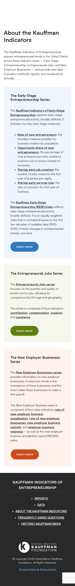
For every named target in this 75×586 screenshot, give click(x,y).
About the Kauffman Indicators (41, 511)
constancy (23, 317)
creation (56, 313)
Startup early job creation (35, 169)
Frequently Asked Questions (41, 517)
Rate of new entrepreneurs (37, 134)
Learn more (24, 246)
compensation (39, 313)
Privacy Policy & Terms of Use (37, 569)
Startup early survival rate (36, 183)
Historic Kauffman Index (41, 524)
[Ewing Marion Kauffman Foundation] (37, 552)
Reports (41, 498)
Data (41, 505)
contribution (19, 313)
